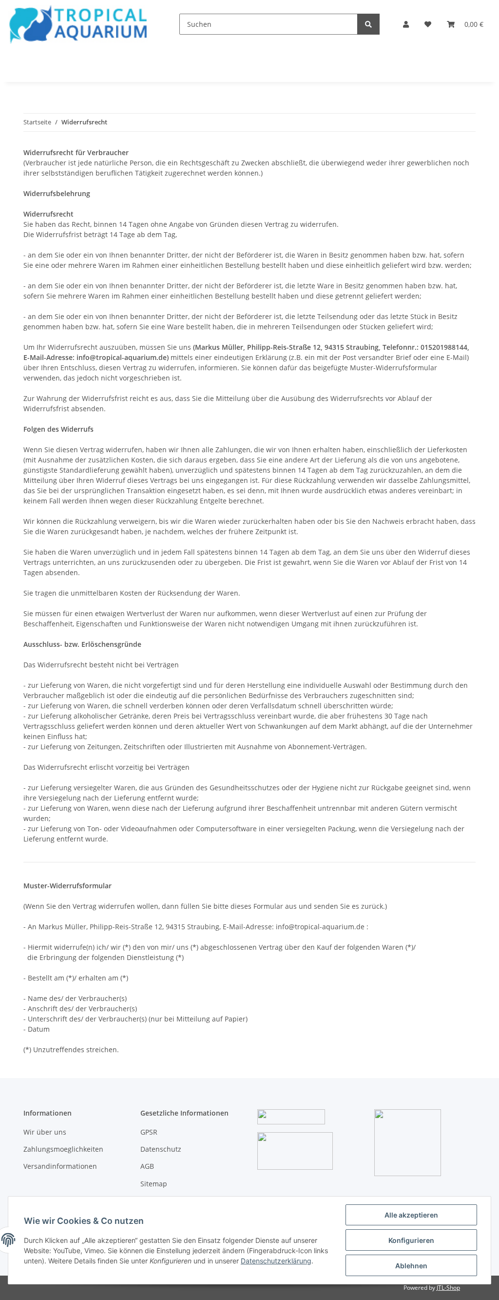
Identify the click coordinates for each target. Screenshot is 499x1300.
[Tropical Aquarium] (78, 24)
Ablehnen (411, 1265)
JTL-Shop (448, 1287)
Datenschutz (160, 1149)
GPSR (148, 1132)
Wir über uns (44, 1132)
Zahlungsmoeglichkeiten (63, 1149)
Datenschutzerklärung (276, 1261)
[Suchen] (368, 24)
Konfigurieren (411, 1240)
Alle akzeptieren (411, 1215)
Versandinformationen (60, 1166)
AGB (147, 1166)
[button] (406, 24)
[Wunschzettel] (428, 24)
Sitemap (153, 1183)
